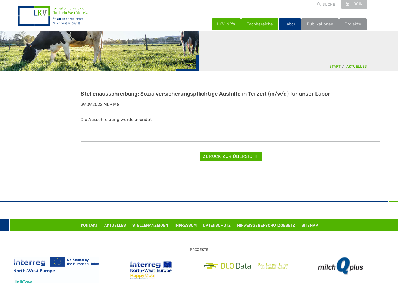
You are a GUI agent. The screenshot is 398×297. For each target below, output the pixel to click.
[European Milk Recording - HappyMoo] (151, 270)
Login (357, 4)
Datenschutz (217, 225)
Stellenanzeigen (150, 225)
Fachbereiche (260, 24)
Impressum (186, 225)
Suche (328, 4)
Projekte (353, 24)
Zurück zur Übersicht (230, 156)
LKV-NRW (226, 24)
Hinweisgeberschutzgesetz (266, 225)
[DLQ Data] (245, 266)
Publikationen (320, 24)
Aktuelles (356, 66)
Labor (289, 24)
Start (335, 66)
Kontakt (89, 225)
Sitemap (310, 225)
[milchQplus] (340, 266)
